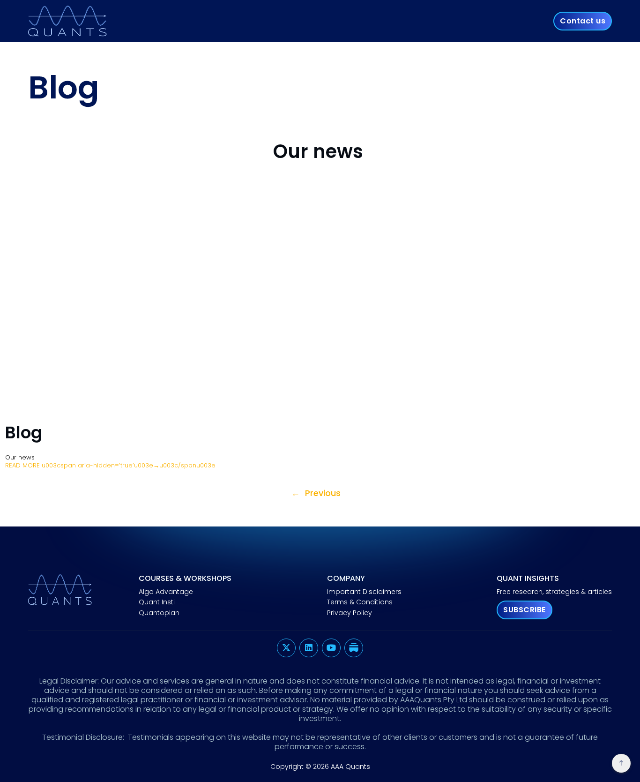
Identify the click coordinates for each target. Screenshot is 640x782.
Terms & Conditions (360, 602)
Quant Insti (157, 602)
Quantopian (159, 613)
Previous (316, 493)
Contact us (582, 20)
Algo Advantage (166, 592)
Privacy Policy (349, 613)
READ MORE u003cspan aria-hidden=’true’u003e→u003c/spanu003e (110, 465)
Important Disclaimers (364, 592)
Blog (23, 432)
